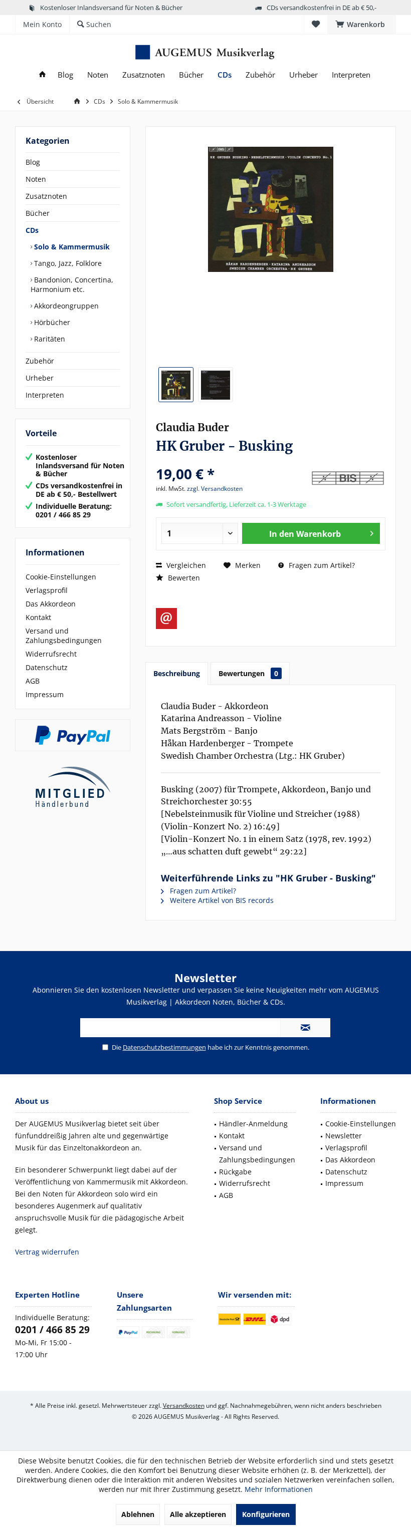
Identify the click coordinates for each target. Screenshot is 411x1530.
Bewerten (183, 577)
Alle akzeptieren (198, 1514)
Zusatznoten (46, 196)
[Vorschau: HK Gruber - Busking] (175, 384)
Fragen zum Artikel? (321, 565)
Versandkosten (183, 1405)
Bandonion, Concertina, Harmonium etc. (72, 284)
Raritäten (48, 339)
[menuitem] (361, 24)
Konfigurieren (266, 1514)
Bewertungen (248, 673)
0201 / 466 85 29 (52, 1329)
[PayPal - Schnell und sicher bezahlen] (73, 735)
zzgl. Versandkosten (215, 488)
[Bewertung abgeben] (232, 460)
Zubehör (40, 361)
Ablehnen (137, 1514)
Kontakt (38, 617)
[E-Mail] (166, 618)
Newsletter (343, 1135)
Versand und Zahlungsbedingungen (64, 635)
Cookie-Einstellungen (61, 576)
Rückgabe (235, 1171)
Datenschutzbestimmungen (164, 1047)
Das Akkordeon (51, 603)
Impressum (45, 694)
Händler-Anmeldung (253, 1123)
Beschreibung (176, 673)
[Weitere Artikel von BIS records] (347, 479)
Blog (33, 162)
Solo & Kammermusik (71, 246)
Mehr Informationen (279, 1489)
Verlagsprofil (47, 590)
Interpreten (45, 395)
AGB (33, 681)
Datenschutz (47, 667)
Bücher (38, 213)
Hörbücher (51, 322)
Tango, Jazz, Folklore (67, 263)
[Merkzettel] (316, 24)
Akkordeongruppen (65, 306)
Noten (36, 179)
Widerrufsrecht (51, 654)
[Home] (42, 75)
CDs (32, 230)
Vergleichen (185, 565)
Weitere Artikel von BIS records (221, 900)
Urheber (40, 378)
